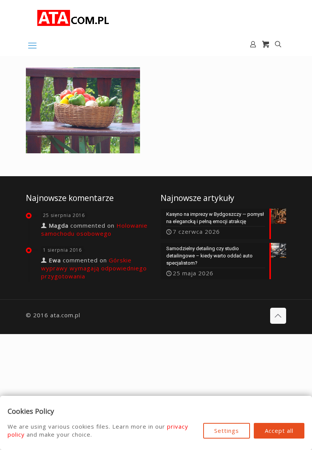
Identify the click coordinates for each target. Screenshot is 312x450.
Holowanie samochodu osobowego (94, 229)
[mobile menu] (32, 45)
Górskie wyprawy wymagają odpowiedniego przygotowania (94, 268)
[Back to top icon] (278, 316)
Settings (226, 430)
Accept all (279, 430)
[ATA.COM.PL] (73, 17)
